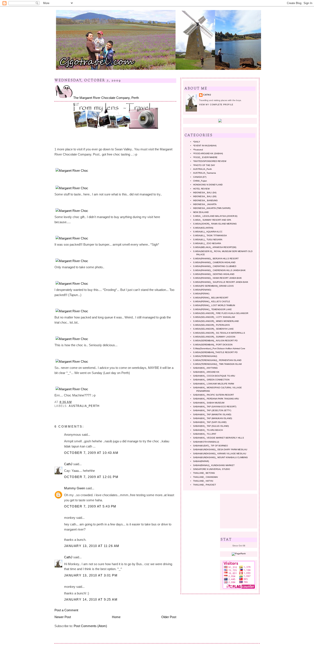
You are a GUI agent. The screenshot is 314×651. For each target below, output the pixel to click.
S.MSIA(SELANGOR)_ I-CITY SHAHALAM (214, 317)
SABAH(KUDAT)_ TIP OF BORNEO (210, 445)
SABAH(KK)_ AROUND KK (206, 372)
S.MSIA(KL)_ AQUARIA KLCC (207, 231)
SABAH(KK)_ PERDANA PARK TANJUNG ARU (216, 398)
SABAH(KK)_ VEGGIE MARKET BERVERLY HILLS (218, 438)
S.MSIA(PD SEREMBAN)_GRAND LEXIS (213, 286)
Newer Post (62, 617)
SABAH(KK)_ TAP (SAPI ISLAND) (209, 422)
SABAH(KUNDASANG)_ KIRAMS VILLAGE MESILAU (219, 453)
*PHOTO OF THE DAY (204, 165)
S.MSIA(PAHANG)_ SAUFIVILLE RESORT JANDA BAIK (220, 282)
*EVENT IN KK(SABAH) (204, 145)
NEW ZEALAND (201, 212)
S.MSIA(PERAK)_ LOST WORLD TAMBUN (214, 305)
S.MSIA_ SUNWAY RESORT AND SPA (212, 220)
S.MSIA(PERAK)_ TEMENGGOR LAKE (212, 309)
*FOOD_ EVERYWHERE (205, 157)
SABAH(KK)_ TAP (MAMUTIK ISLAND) (212, 414)
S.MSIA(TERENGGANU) (205, 356)
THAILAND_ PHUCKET (204, 485)
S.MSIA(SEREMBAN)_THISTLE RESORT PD (215, 352)
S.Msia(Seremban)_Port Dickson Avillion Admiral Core (219, 348)
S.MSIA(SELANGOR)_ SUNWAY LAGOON (214, 337)
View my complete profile (216, 105)
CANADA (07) (199, 177)
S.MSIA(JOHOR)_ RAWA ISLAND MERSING (215, 224)
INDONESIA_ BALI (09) (204, 196)
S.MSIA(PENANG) (202, 290)
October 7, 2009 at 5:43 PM (90, 506)
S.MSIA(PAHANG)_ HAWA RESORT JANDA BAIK (217, 278)
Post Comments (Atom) (90, 626)
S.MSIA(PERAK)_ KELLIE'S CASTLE (211, 301)
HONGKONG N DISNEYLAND (208, 184)
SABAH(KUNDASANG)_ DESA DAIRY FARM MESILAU (220, 449)
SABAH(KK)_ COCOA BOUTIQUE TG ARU (214, 376)
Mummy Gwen (74, 488)
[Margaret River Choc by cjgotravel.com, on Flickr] (71, 170)
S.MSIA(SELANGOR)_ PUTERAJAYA (211, 325)
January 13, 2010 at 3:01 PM (90, 575)
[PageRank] (239, 553)
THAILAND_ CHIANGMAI (205, 477)
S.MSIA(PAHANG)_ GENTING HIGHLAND (213, 274)
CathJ (68, 464)
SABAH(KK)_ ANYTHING (205, 368)
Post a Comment (66, 610)
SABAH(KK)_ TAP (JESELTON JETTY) (212, 410)
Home (116, 617)
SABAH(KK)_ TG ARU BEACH (208, 430)
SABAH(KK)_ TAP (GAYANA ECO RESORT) (214, 406)
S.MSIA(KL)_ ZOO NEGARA (207, 243)
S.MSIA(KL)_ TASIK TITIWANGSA (210, 235)
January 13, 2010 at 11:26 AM (91, 546)
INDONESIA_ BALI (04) (204, 192)
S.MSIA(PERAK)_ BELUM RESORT (210, 297)
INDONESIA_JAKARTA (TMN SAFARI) (211, 208)
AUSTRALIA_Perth (84, 406)
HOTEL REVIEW (201, 189)
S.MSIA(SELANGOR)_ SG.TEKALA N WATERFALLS (219, 333)
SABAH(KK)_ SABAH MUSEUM (208, 403)
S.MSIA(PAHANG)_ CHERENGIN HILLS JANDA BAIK (219, 270)
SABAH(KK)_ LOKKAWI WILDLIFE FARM (213, 384)
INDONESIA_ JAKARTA (205, 204)
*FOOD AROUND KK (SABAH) (208, 153)
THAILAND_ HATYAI (203, 481)
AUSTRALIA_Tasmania (204, 173)
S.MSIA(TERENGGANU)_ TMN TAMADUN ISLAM (217, 364)
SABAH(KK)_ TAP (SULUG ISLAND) (211, 426)
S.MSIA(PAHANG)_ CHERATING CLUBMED (214, 266)
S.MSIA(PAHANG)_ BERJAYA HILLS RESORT (216, 258)
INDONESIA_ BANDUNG (205, 200)
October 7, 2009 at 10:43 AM (91, 453)
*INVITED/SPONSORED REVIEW (209, 161)
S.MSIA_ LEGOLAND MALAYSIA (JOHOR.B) (215, 216)
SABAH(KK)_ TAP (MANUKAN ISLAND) (212, 418)
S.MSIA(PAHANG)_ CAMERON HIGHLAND (214, 262)
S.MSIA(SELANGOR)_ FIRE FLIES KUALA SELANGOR (220, 313)
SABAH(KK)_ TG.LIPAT (204, 434)
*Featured (198, 149)
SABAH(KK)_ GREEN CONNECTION (211, 379)
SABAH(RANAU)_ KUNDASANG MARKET (214, 465)
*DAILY (196, 142)
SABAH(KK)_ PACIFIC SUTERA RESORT (213, 395)
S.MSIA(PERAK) (201, 293)
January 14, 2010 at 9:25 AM (90, 599)
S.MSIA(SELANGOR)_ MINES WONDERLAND (216, 321)
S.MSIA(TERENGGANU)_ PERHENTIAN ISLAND (217, 360)
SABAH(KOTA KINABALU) (206, 442)
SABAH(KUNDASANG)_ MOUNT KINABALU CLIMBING (220, 457)
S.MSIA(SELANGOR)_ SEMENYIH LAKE (213, 329)
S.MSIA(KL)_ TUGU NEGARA (207, 239)
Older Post (168, 617)
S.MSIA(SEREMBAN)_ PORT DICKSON (212, 344)
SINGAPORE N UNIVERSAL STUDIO (211, 469)
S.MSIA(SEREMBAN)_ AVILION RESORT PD (215, 340)
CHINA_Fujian (200, 181)
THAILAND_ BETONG (204, 473)
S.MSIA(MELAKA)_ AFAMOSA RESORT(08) (214, 247)
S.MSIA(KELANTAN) (203, 228)
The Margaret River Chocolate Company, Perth (106, 98)
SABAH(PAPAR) (201, 461)
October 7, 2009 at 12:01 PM (91, 477)
